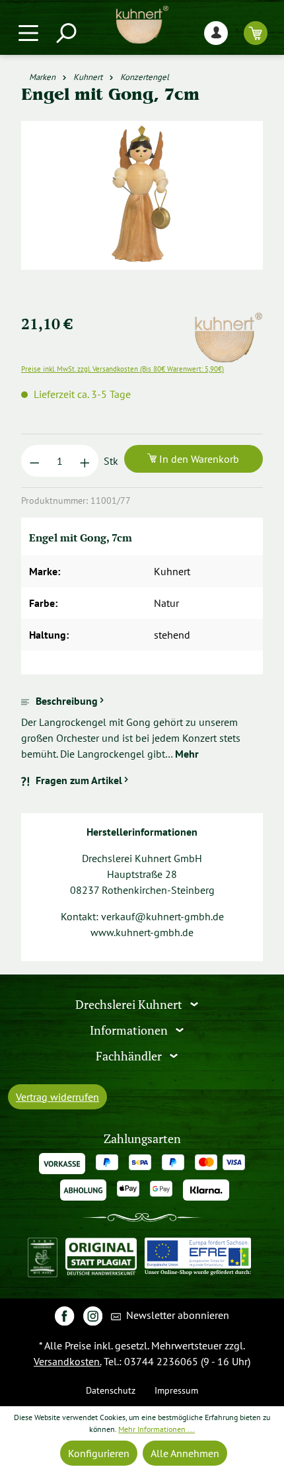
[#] (64, 1315)
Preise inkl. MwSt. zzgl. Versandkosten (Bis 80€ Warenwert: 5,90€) (122, 369)
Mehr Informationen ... (156, 1429)
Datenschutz (110, 1390)
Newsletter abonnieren (176, 1315)
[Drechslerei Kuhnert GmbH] (228, 320)
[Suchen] (65, 33)
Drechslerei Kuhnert (130, 1004)
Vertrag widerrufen (57, 1096)
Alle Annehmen (185, 1453)
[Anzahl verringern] (34, 461)
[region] (142, 211)
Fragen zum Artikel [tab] (79, 780)
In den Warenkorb (198, 458)
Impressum (176, 1390)
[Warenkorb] (255, 33)
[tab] (142, 727)
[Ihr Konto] (216, 33)
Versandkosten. (67, 1361)
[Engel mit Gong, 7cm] (141, 195)
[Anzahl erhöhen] (84, 461)
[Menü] (28, 33)
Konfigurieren (98, 1453)
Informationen (130, 1030)
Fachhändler (130, 1055)
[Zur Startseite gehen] (142, 24)
